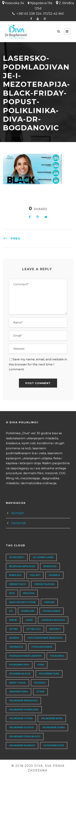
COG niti (35, 575)
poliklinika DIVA (19, 664)
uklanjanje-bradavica (23, 700)
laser (29, 620)
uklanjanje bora (52, 718)
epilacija (28, 593)
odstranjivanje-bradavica (45, 637)
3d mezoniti (16, 557)
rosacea (39, 682)
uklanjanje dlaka (53, 727)
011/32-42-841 (53, 13)
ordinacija (16, 646)
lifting (13, 629)
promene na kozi (19, 673)
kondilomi (27, 611)
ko (11, 611)
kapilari (49, 602)
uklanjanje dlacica (21, 727)
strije (40, 691)
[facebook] (31, 18)
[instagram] (45, 18)
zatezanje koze (53, 745)
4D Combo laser (43, 557)
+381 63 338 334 (29, 13)
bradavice (50, 566)
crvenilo (54, 575)
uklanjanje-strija (21, 718)
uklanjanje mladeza (22, 745)
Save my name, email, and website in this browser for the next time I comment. (38, 364)
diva (12, 593)
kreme (13, 620)
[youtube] (38, 18)
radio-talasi (17, 682)
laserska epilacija (53, 620)
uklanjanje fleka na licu (24, 736)
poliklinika (57, 655)
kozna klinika (51, 611)
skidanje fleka (18, 691)
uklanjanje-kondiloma (23, 709)
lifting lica (34, 629)
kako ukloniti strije (22, 602)
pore (41, 664)
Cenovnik (18, 523)
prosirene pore (49, 673)
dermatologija (44, 584)
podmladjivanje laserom (25, 655)
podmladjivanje (42, 646)
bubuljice (15, 575)
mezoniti (55, 629)
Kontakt (17, 513)
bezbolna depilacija (22, 566)
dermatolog (17, 584)
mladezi (14, 637)
